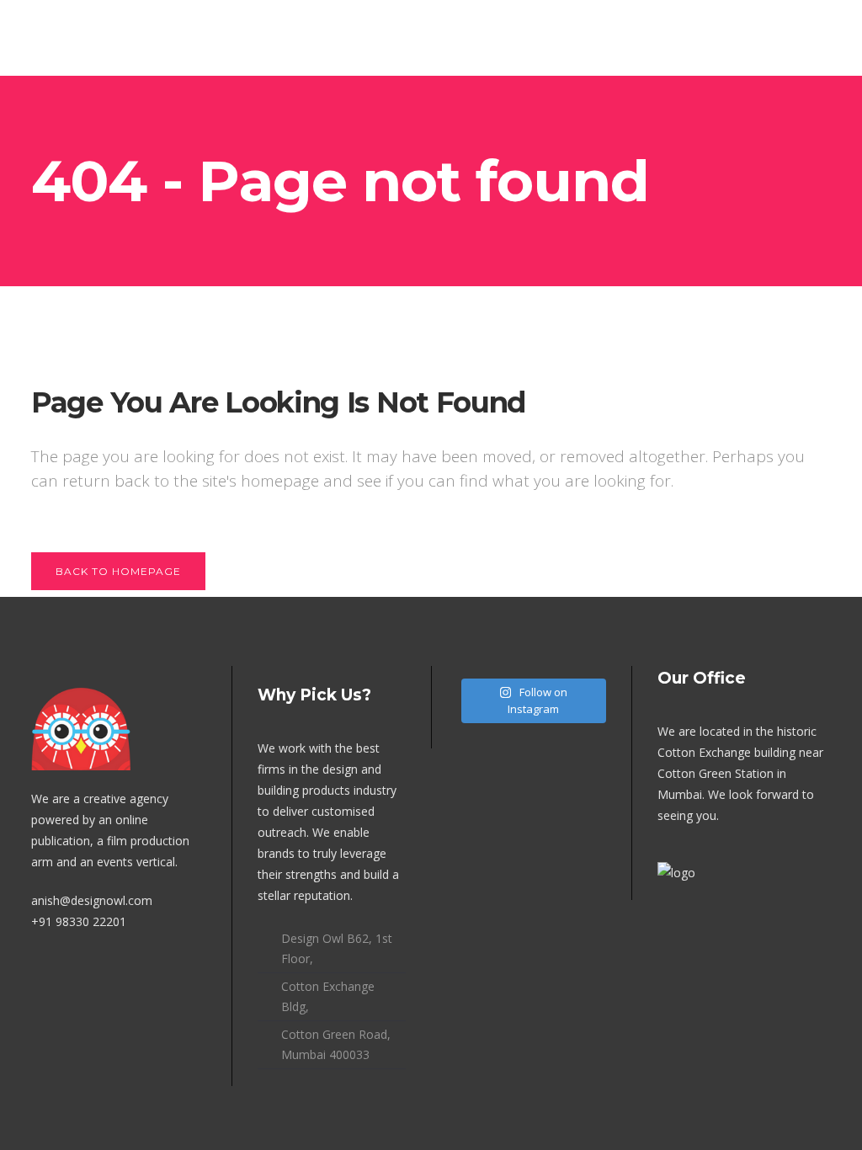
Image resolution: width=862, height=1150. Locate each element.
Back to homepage (118, 571)
